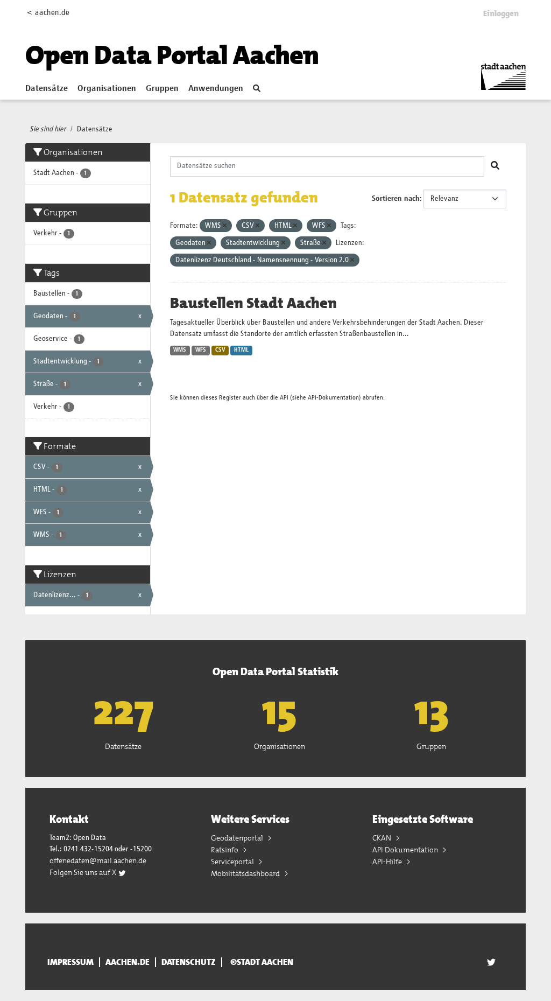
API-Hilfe (388, 861)
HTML (241, 350)
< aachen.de (48, 13)
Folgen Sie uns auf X (84, 872)
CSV (220, 350)
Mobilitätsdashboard (246, 873)
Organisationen (106, 89)
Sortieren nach (396, 198)
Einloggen (501, 13)
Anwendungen (215, 89)
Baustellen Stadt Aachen (253, 303)
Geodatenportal (238, 838)
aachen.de (127, 962)
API (284, 397)
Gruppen (162, 89)
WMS (179, 350)
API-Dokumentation (333, 397)
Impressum (70, 962)
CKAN (382, 838)
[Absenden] (495, 166)
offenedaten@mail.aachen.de (98, 860)
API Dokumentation (406, 850)
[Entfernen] (225, 226)
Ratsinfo (225, 850)
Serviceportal (233, 861)
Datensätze (46, 89)
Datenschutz (188, 962)
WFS (200, 350)
